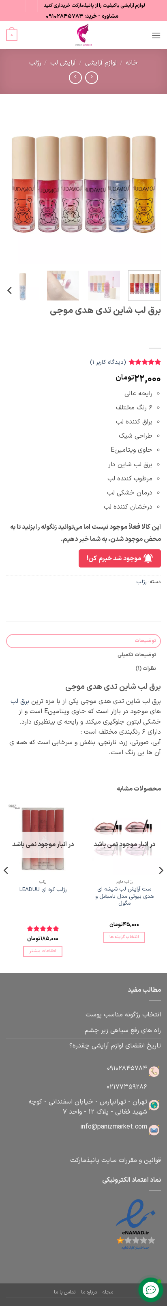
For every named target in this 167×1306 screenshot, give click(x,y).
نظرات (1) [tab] (145, 668)
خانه (132, 63)
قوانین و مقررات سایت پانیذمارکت (115, 1160)
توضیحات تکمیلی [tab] (137, 655)
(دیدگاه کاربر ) (108, 362)
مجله (107, 1292)
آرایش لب (63, 63)
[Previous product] (75, 77)
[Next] (13, 187)
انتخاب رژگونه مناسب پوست (123, 1015)
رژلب (35, 63)
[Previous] (147, 187)
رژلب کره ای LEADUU (42, 889)
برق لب (20, 701)
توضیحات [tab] (145, 641)
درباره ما (89, 1292)
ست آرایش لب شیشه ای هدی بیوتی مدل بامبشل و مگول (124, 896)
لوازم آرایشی (101, 63)
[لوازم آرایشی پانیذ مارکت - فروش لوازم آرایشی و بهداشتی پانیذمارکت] (83, 35)
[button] (156, 35)
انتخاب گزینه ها (124, 937)
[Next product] (91, 77)
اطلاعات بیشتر (42, 951)
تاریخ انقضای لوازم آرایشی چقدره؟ (115, 1046)
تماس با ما (64, 1292)
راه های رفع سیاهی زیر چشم (123, 1030)
